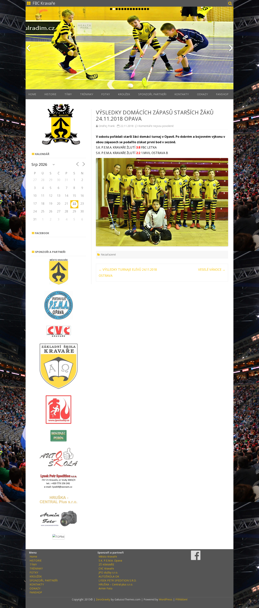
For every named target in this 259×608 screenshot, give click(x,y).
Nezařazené (108, 254)
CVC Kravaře (106, 568)
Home (32, 94)
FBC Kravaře (44, 3)
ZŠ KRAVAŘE (106, 564)
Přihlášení (181, 599)
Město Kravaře (108, 556)
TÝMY (68, 94)
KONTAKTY (181, 94)
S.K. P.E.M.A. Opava (110, 560)
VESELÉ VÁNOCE (211, 269)
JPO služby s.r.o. (108, 572)
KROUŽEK (124, 94)
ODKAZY (202, 94)
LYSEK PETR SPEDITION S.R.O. (118, 580)
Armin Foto (105, 588)
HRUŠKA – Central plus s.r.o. (116, 584)
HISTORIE (50, 94)
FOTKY (105, 94)
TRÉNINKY (86, 94)
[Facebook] (195, 559)
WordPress (165, 599)
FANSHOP (222, 94)
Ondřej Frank (107, 126)
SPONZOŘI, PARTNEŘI (152, 94)
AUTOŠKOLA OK (109, 576)
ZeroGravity (103, 599)
